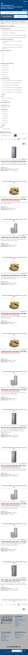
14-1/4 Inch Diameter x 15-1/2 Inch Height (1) (12, 80)
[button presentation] (13, 135)
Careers (17, 622)
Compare (23, 159)
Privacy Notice (18, 637)
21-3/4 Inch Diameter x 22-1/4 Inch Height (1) (12, 92)
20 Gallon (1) (5, 118)
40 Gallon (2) (5, 123)
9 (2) (3, 61)
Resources (3, 637)
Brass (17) (4, 104)
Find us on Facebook (7, 623)
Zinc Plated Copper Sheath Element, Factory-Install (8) (14, 37)
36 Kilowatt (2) (5, 70)
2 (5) (3, 54)
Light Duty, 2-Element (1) (7, 98)
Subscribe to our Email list (7, 621)
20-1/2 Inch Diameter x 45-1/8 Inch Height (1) (12, 87)
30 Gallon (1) (5, 120)
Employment (17, 623)
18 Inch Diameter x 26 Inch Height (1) (10, 85)
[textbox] (12, 12)
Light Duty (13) (5, 100)
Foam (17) (4, 107)
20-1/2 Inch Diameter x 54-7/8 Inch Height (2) (12, 90)
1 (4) (3, 52)
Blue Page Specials (19, 635)
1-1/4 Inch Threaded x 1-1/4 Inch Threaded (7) (12, 45)
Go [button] (15, 135)
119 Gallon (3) (5, 113)
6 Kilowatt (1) (5, 74)
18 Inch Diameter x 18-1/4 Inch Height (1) (11, 83)
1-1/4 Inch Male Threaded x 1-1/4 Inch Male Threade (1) (12, 41)
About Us (17, 617)
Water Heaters (14, 21)
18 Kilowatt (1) (5, 67)
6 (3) (3, 59)
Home (2, 21)
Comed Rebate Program (20, 620)
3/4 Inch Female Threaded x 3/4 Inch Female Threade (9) (12, 48)
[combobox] (13, 12)
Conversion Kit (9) (6, 128)
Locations (17, 626)
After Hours (3, 639)
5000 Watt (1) (5, 72)
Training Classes (5, 640)
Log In (25, 1)
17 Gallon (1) (5, 116)
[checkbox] (26, 159)
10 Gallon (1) (5, 111)
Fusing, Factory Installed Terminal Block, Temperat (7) (14, 30)
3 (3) (3, 57)
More (3, 94)
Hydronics (7, 21)
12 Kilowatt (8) (5, 65)
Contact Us (17, 624)
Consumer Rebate (19, 619)
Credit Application (5, 636)
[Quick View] (14, 152)
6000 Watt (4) (5, 77)
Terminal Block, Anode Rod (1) (8, 33)
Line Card (17, 633)
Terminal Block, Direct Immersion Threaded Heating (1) (14, 35)
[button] (27, 12)
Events (16, 636)
